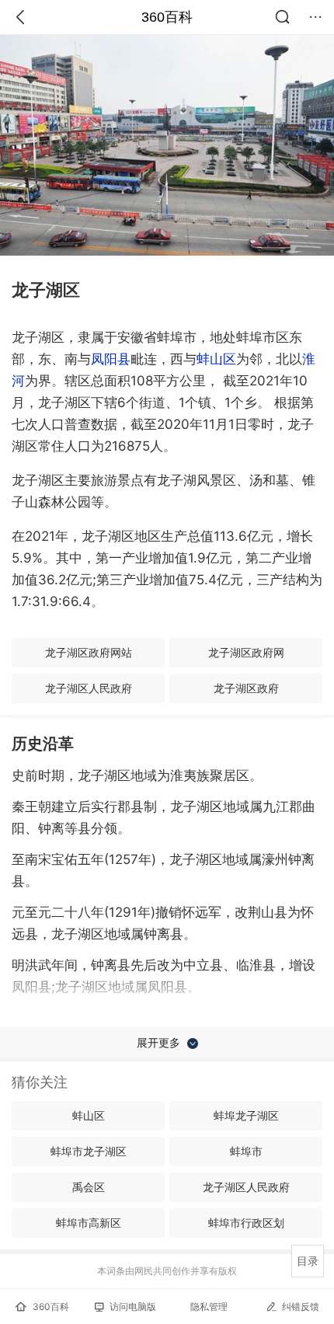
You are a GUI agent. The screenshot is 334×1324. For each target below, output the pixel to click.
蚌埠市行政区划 (246, 1222)
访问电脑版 (133, 1306)
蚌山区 (216, 359)
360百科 (167, 17)
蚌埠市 (246, 1151)
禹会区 (88, 1186)
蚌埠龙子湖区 (246, 1115)
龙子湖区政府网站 (88, 652)
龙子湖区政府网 (246, 652)
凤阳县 (110, 359)
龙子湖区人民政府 (88, 688)
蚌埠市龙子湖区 (88, 1151)
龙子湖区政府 (246, 688)
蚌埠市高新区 (88, 1222)
